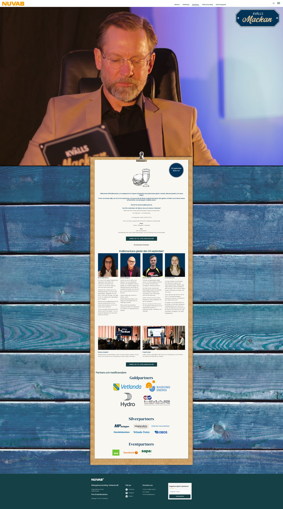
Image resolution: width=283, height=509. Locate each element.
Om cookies (146, 492)
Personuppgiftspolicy (149, 494)
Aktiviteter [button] (195, 4)
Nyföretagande (221, 4)
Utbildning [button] (186, 4)
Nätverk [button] (177, 4)
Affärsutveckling (207, 4)
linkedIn (130, 496)
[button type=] (278, 3)
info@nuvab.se (151, 489)
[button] (274, 3)
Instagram (131, 493)
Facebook (131, 489)
